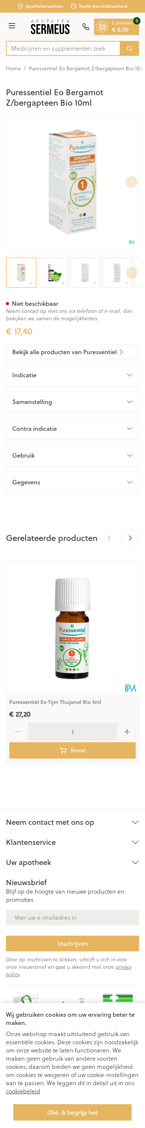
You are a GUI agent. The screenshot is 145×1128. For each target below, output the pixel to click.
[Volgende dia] (130, 538)
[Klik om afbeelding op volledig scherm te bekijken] (72, 182)
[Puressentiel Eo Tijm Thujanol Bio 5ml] (72, 628)
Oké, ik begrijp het (72, 1112)
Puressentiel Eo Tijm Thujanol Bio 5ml (55, 702)
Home (13, 68)
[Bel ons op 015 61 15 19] (86, 27)
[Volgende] (131, 182)
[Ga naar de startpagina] (50, 27)
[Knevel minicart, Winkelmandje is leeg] (102, 26)
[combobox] (63, 48)
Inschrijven (73, 943)
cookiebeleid (23, 1091)
